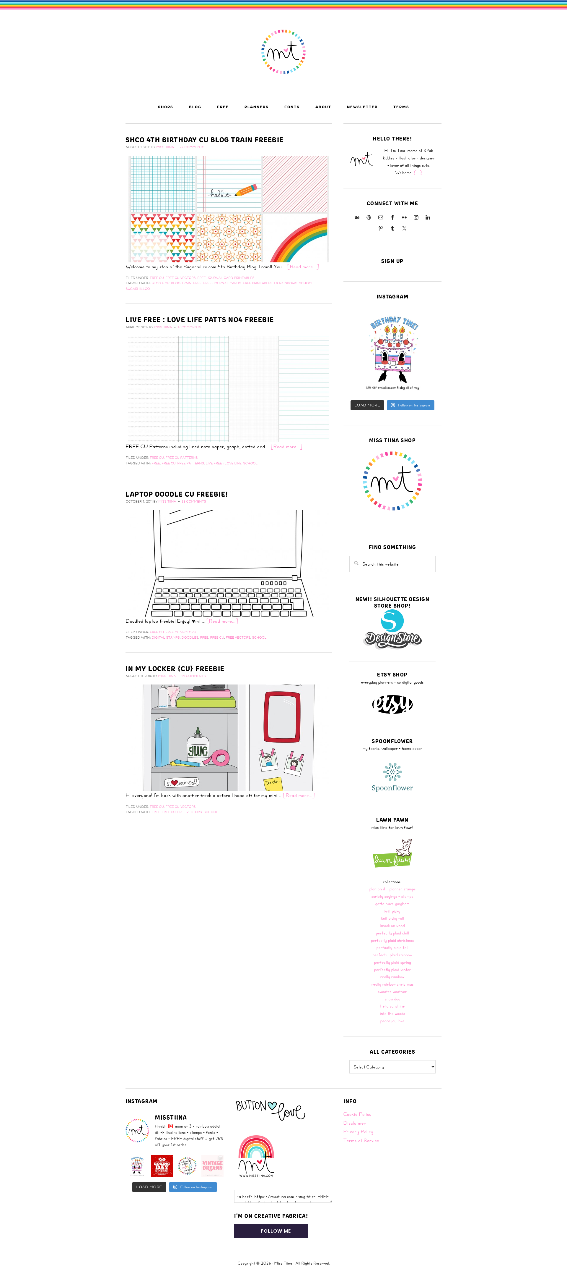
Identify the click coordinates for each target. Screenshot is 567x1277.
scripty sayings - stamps (392, 896)
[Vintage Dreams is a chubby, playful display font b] (212, 1166)
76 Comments (192, 147)
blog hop (161, 283)
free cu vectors (181, 277)
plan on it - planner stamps (392, 889)
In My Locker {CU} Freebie (175, 668)
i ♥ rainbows (285, 283)
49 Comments (194, 676)
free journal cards (222, 283)
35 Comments (194, 501)
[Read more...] (303, 266)
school (306, 283)
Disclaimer (354, 1123)
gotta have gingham (392, 903)
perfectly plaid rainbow (392, 955)
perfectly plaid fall (392, 947)
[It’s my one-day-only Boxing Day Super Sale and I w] (162, 1166)
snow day (392, 999)
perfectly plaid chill (392, 933)
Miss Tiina (283, 1263)
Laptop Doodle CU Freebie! (177, 494)
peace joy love (392, 1021)
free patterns (190, 463)
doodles (190, 637)
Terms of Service (361, 1140)
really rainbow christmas (393, 984)
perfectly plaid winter (392, 969)
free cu (157, 277)
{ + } (418, 172)
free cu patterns (182, 457)
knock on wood (392, 925)
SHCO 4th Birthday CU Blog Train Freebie (205, 139)
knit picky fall (392, 918)
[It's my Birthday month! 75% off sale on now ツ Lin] (392, 352)
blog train (181, 283)
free (197, 283)
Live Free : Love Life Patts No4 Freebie (200, 319)
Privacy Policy (358, 1131)
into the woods (392, 1013)
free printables (258, 283)
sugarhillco (138, 288)
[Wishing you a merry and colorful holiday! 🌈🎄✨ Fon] (187, 1166)
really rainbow (392, 977)
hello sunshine (392, 1006)
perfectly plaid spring (392, 962)
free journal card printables (226, 277)
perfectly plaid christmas (392, 940)
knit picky (392, 911)
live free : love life (224, 463)
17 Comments (189, 327)
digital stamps (166, 637)
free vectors (238, 637)
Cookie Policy (357, 1114)
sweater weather (392, 991)
